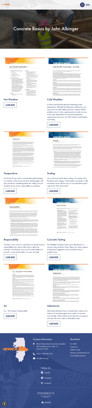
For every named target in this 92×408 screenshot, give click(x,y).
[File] (24, 77)
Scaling (51, 173)
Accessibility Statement (78, 355)
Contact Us (74, 347)
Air (5, 305)
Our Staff (73, 344)
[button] (82, 4)
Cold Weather (55, 99)
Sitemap (48, 402)
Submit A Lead (75, 350)
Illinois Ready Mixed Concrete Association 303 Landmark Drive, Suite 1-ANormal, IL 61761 (51, 346)
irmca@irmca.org (42, 358)
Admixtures (53, 305)
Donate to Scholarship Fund (79, 353)
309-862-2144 (47, 353)
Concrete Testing (56, 239)
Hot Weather (11, 99)
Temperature (11, 173)
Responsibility (11, 239)
